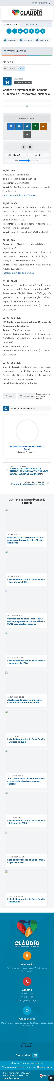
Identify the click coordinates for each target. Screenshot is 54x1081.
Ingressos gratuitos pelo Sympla (19, 195)
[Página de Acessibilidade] (42, 31)
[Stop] (30, 147)
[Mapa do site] (37, 31)
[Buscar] (49, 24)
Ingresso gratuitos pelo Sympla (18, 272)
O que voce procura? (10, 24)
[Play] (24, 147)
